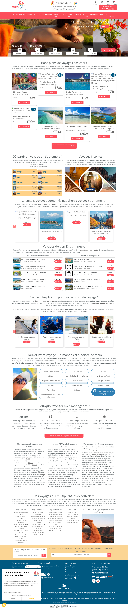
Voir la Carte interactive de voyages (103, 392)
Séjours (15, 15)
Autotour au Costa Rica (55, 518)
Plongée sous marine (27, 337)
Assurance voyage (70, 572)
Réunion (19, 188)
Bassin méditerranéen (51, 371)
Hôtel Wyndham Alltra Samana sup (77, 130)
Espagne (44, 172)
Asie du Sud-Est (77, 381)
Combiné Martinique (38, 524)
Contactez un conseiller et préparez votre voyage (64, 436)
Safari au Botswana (73, 520)
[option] (64, 226)
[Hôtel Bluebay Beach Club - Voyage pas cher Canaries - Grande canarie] (69, 267)
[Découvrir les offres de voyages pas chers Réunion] (14, 188)
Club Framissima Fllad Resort (83, 275)
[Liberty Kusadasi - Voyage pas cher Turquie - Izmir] (17, 287)
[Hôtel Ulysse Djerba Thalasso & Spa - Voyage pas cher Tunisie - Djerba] (17, 281)
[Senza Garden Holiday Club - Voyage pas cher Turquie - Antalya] (17, 274)
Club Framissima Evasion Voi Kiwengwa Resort (54, 129)
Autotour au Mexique (55, 516)
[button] (113, 3)
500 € (111, 268)
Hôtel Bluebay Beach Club (82, 268)
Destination (20, 53)
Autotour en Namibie (55, 526)
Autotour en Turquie (55, 530)
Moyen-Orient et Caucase (51, 381)
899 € (58, 288)
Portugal (19, 172)
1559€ (76, 239)
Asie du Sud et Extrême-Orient (77, 376)
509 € (111, 288)
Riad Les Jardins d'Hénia (20, 94)
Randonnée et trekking (76, 337)
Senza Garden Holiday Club (29, 275)
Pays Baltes (51, 390)
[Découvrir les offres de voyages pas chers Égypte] (40, 193)
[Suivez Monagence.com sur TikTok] (45, 574)
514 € (111, 275)
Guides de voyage (70, 566)
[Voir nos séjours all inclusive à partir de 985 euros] (64, 40)
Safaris (63, 15)
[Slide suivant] (116, 42)
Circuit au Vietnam (21, 534)
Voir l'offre (24, 102)
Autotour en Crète (55, 528)
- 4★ (48, 126)
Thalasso (78, 15)
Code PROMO (70, 578)
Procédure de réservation (73, 568)
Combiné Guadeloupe (38, 516)
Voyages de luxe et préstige (52, 338)
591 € (58, 275)
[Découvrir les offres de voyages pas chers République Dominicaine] (14, 182)
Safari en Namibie (72, 522)
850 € (58, 268)
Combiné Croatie (38, 534)
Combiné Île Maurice (38, 532)
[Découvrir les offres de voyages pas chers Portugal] (14, 172)
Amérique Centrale (103, 381)
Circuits (22, 15)
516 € (58, 281)
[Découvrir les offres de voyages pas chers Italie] (40, 177)
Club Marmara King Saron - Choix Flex (85, 288)
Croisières (48, 15)
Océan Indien (77, 385)
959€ (101, 227)
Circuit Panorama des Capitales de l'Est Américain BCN (76, 232)
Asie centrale (77, 371)
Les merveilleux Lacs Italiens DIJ (27, 231)
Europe (51, 385)
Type (93, 53)
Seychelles (45, 182)
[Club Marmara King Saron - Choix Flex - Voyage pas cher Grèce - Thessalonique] (69, 287)
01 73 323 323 (100, 566)
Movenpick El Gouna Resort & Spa (84, 261)
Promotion (94, 15)
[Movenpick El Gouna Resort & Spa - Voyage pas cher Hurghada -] (69, 261)
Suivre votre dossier (71, 570)
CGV (13, 568)
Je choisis (12, 598)
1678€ (51, 222)
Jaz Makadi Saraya (79, 281)
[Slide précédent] (11, 42)
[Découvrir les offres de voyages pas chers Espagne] (40, 172)
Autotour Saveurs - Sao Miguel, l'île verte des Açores (109, 129)
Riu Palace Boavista (19, 118)
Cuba (43, 188)
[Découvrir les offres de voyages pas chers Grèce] (14, 177)
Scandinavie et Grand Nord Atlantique (51, 396)
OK (109, 555)
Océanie (77, 390)
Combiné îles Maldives (38, 518)
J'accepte (31, 598)
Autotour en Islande (55, 514)
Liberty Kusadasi (26, 288)
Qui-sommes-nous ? (18, 566)
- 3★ (100, 86)
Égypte (44, 193)
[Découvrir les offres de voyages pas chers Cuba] (40, 188)
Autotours (40, 15)
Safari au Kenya (72, 513)
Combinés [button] (29, 15)
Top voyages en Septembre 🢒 (37, 166)
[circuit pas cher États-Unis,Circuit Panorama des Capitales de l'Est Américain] (76, 220)
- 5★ (48, 82)
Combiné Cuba (38, 530)
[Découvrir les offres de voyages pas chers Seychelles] (40, 182)
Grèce (18, 177)
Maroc (19, 193)
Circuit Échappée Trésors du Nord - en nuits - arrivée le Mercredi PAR (101, 221)
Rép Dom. (20, 182)
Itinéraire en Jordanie (21, 524)
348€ (26, 342)
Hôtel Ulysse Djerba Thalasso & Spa (32, 281)
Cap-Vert (34, 465)
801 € (111, 281)
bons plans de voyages (67, 66)
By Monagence (110, 15)
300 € (105, 26)
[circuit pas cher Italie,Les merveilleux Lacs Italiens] (26, 220)
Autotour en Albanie (55, 520)
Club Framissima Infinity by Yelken (32, 268)
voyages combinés (48, 204)
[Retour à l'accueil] (21, 5)
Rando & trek (70, 15)
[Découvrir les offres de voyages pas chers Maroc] (14, 193)
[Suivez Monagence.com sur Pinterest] (48, 574)
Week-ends (56, 15)
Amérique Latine (103, 385)
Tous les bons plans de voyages (64, 146)
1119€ (27, 239)
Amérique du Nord (103, 376)
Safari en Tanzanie (72, 514)
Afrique (51, 376)
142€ (101, 342)
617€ (76, 342)
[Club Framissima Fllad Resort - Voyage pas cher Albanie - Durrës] (69, 274)
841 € (58, 261)
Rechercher (108, 50)
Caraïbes (103, 371)
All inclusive (86, 15)
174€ (51, 344)
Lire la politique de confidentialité (12, 592)
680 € (111, 261)
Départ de (38, 53)
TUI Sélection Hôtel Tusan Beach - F (32, 261)
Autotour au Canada (55, 513)
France (102, 15)
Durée (75, 53)
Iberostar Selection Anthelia (48, 84)
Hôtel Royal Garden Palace (74, 94)
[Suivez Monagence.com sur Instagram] (42, 574)
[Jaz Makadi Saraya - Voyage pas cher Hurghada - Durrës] (69, 281)
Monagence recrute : (45, 578)
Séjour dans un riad (101, 337)
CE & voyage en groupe (72, 576)
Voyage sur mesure (71, 574)
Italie (43, 177)
